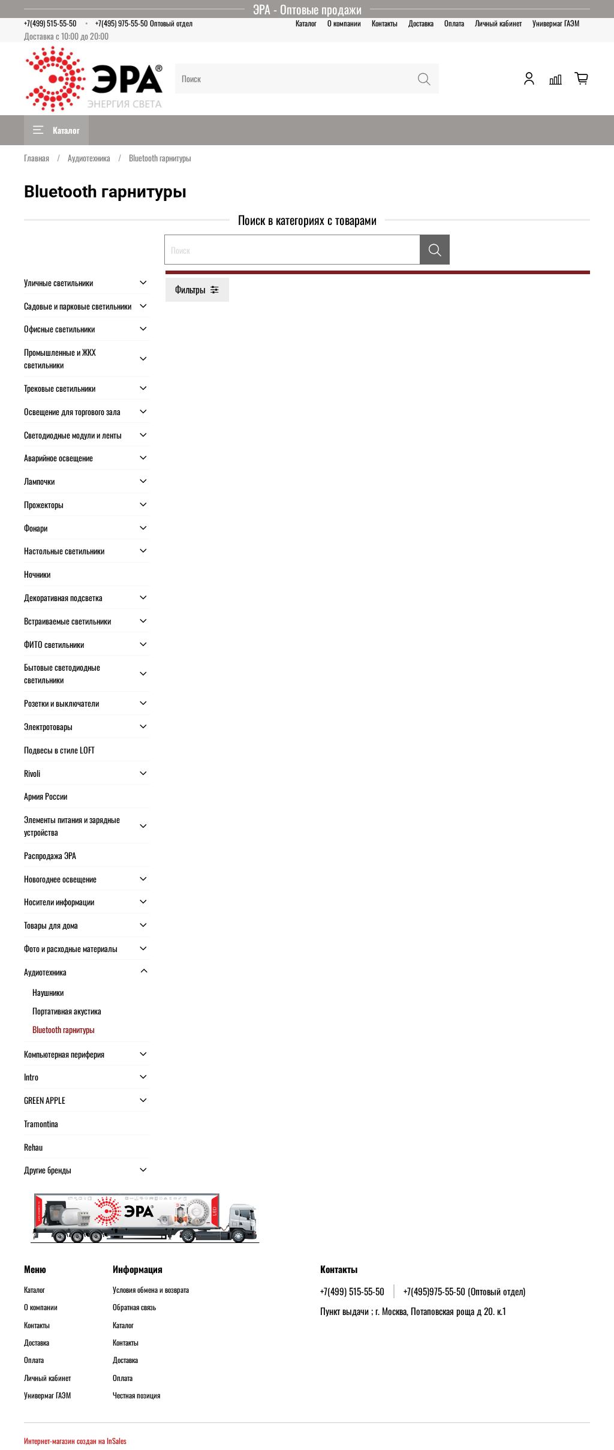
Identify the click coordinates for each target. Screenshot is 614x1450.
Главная (36, 157)
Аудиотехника (89, 157)
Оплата (454, 23)
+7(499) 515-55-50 (50, 23)
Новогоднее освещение (60, 878)
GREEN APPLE (44, 1100)
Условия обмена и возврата (151, 1289)
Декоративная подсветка (63, 597)
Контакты (385, 23)
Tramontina (41, 1123)
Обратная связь (134, 1307)
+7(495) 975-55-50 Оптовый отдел (143, 23)
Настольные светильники (64, 550)
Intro (31, 1076)
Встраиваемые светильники (67, 620)
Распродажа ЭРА (50, 855)
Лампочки (39, 481)
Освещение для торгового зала (72, 411)
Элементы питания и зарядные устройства (72, 825)
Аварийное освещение (58, 457)
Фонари (35, 527)
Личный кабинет (498, 23)
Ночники (37, 574)
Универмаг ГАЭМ (555, 23)
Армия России (45, 795)
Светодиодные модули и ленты (73, 434)
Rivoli (32, 773)
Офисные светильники (59, 328)
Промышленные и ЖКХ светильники (60, 358)
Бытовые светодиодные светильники (62, 673)
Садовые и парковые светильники (77, 305)
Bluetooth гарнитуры (63, 1029)
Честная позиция (136, 1395)
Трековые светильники (59, 388)
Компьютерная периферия (64, 1053)
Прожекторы (44, 504)
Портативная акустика (66, 1010)
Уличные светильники (58, 282)
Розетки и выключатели (61, 703)
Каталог (306, 23)
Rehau (33, 1146)
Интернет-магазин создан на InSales (75, 1440)
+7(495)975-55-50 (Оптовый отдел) (464, 1291)
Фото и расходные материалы (71, 948)
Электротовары (48, 726)
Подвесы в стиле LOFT (59, 749)
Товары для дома (51, 924)
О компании (344, 23)
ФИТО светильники (54, 644)
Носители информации (59, 901)
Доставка (421, 23)
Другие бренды (47, 1169)
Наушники (48, 992)
